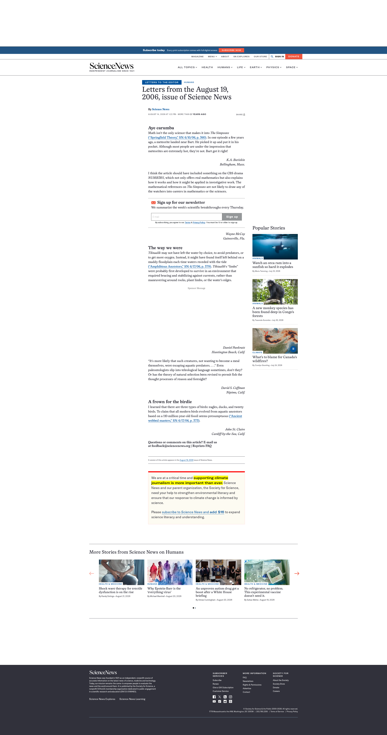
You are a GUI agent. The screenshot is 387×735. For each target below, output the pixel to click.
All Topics (186, 67)
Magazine (197, 56)
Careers (276, 691)
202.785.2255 (262, 711)
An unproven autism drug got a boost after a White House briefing (217, 592)
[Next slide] (296, 573)
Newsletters (248, 681)
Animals (257, 258)
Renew (216, 684)
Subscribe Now (231, 50)
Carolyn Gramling (262, 365)
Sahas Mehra (252, 600)
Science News (160, 109)
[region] (194, 585)
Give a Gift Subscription (223, 687)
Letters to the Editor (162, 82)
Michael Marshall (157, 596)
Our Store (260, 56)
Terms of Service (277, 711)
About (225, 56)
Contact (246, 692)
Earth (255, 67)
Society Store (279, 684)
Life (240, 67)
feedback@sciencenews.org (171, 446)
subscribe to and (193, 512)
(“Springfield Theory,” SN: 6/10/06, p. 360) (177, 137)
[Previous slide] (91, 573)
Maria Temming (261, 271)
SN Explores (241, 56)
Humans (224, 67)
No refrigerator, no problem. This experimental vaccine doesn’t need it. (263, 592)
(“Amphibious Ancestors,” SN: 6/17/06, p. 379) (179, 266)
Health (207, 67)
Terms (187, 222)
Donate (293, 56)
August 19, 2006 (186, 460)
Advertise (247, 688)
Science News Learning (132, 698)
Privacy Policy (199, 222)
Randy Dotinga (107, 596)
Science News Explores (102, 698)
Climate (257, 352)
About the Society (281, 680)
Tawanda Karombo (263, 320)
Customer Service (221, 691)
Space (291, 67)
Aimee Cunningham (206, 600)
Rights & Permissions (252, 685)
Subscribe (217, 680)
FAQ (245, 677)
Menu (211, 56)
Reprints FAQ (201, 446)
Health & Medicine (110, 584)
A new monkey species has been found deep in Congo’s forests (273, 312)
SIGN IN (279, 56)
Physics (272, 67)
